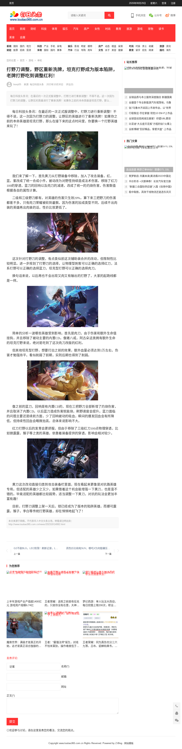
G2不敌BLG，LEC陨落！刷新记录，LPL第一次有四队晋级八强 (36, 548)
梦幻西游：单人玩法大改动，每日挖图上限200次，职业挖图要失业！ (100, 603)
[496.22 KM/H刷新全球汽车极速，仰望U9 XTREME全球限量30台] (148, 80)
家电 (59, 46)
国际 (15, 46)
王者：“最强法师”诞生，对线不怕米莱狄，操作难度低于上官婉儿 (62, 644)
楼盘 (114, 46)
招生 (144, 50)
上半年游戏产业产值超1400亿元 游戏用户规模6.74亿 (24, 603)
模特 (90, 46)
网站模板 (128, 743)
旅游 (129, 28)
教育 (118, 28)
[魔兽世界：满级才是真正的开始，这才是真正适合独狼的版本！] (24, 625)
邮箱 (63, 676)
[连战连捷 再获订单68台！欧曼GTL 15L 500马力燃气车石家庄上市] (148, 158)
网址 (63, 686)
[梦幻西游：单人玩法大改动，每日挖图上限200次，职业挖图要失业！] (101, 584)
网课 (151, 50)
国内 (22, 46)
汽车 (76, 28)
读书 (161, 28)
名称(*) (65, 666)
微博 (172, 15)
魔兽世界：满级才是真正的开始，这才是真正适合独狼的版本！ (24, 644)
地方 (28, 46)
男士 (144, 46)
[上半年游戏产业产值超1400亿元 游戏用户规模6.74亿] (24, 584)
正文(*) (11, 695)
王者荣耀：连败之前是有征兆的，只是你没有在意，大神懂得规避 (62, 603)
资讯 (168, 46)
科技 (44, 28)
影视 (76, 46)
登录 (164, 3)
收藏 (151, 46)
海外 (168, 50)
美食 (12, 37)
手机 (52, 46)
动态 (107, 46)
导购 (83, 50)
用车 (90, 50)
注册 (173, 3)
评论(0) (69, 84)
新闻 (22, 28)
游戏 (140, 28)
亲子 (107, 50)
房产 (86, 28)
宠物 (150, 28)
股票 (15, 50)
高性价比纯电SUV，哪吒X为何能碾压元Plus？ (88, 548)
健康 (120, 50)
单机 (39, 60)
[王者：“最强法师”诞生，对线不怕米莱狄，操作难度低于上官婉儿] (63, 625)
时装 (138, 46)
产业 (46, 46)
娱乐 (65, 28)
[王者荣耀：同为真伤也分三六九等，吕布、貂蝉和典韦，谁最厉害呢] (101, 625)
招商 (22, 50)
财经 (33, 28)
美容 (114, 50)
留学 (138, 50)
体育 (54, 28)
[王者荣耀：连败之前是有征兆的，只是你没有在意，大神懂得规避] (63, 584)
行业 (76, 50)
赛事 (59, 50)
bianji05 (17, 84)
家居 (120, 46)
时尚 (108, 28)
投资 (28, 50)
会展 (22, 37)
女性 (97, 28)
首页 (11, 3)
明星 (83, 46)
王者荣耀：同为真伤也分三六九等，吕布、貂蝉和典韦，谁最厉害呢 (100, 644)
